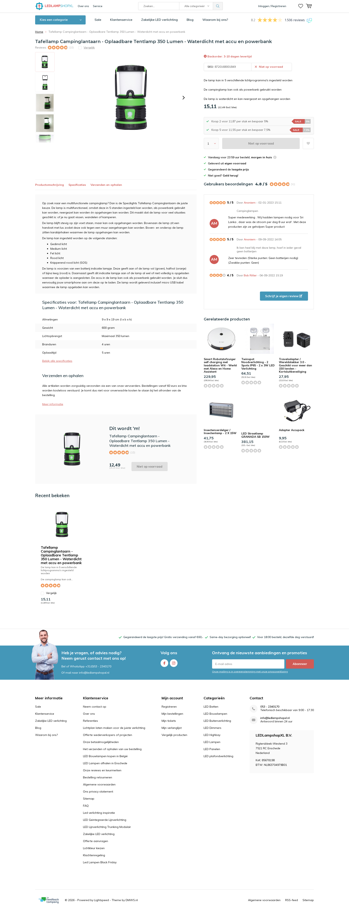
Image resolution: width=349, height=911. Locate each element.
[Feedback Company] (48, 900)
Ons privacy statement (98, 791)
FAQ (86, 805)
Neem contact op (94, 706)
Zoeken (218, 6)
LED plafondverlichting (218, 756)
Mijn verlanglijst (172, 728)
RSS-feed (291, 900)
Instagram (174, 663)
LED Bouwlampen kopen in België (105, 756)
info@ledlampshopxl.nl (275, 718)
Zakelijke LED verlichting (159, 20)
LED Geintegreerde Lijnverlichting (104, 820)
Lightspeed (101, 900)
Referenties (90, 721)
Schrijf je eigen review (282, 296)
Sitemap (88, 798)
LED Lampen (212, 742)
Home (39, 32)
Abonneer (300, 664)
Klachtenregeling (94, 855)
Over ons (83, 6)
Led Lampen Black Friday (100, 862)
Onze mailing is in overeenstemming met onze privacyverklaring (250, 671)
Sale (98, 20)
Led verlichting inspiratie (99, 813)
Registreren (169, 706)
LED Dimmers (212, 728)
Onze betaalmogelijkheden (101, 742)
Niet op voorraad (261, 143)
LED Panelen (212, 749)
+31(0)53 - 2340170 (98, 666)
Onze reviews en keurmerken (102, 770)
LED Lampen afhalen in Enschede (105, 763)
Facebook (164, 663)
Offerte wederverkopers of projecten (107, 735)
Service (97, 6)
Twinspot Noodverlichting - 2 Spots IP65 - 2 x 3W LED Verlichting (258, 363)
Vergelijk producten (174, 735)
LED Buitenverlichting (217, 721)
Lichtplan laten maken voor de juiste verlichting (114, 728)
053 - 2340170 (269, 706)
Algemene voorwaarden (99, 784)
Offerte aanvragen (95, 841)
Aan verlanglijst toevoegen (308, 143)
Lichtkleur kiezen (94, 848)
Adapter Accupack (291, 430)
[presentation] (183, 98)
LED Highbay (212, 735)
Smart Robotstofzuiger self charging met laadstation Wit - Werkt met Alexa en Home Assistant (220, 365)
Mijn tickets (169, 721)
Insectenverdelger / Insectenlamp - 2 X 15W (220, 431)
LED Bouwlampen (215, 713)
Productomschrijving (49, 185)
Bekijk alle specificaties (57, 361)
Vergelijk (51, 593)
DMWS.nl (132, 900)
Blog (190, 20)
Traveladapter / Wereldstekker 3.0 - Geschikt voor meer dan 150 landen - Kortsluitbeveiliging (295, 365)
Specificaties (77, 185)
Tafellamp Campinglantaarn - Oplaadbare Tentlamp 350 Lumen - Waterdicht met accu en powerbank (61, 555)
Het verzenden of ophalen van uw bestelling (112, 749)
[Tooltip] (274, 157)
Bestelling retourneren (97, 777)
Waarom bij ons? (215, 20)
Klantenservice (121, 20)
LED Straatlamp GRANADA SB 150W (255, 435)
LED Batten (211, 706)
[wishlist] (300, 6)
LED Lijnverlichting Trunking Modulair (107, 827)
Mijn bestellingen (172, 713)
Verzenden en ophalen (106, 185)
